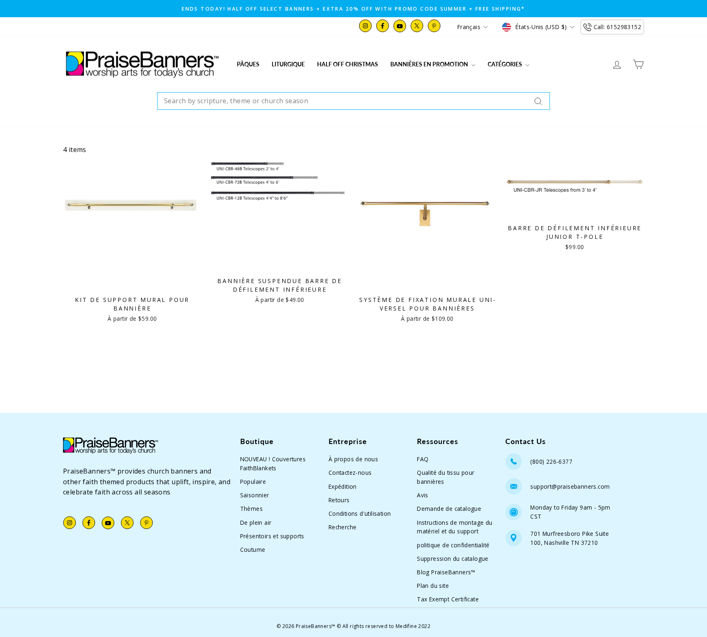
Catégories (505, 64)
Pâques (248, 64)
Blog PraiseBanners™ (446, 572)
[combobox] (353, 101)
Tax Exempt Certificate (448, 599)
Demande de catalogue (449, 508)
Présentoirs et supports (272, 536)
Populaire (253, 481)
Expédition (343, 486)
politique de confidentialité (453, 545)
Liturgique (288, 64)
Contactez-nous (350, 472)
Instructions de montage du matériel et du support (454, 527)
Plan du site (433, 585)
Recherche (343, 527)
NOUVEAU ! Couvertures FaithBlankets (273, 463)
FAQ (422, 459)
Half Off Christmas (347, 64)
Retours (339, 500)
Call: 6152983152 (617, 27)
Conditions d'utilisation (360, 513)
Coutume (253, 549)
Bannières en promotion (429, 64)
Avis (422, 495)
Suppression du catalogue (453, 558)
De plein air (256, 522)
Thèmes (251, 508)
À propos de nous (353, 459)
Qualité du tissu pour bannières (445, 477)
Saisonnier (254, 495)
